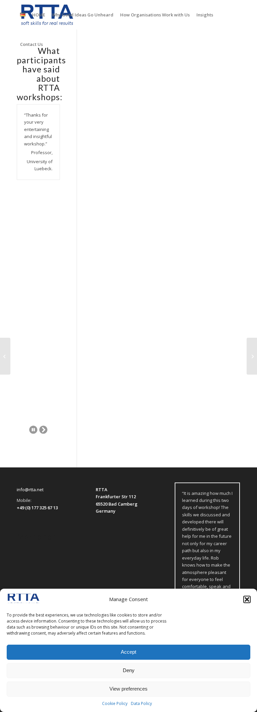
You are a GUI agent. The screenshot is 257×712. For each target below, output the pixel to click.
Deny (129, 670)
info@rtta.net (30, 490)
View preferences (128, 689)
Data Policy (141, 703)
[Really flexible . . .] (5, 356)
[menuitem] (23, 14)
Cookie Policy (114, 703)
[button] (247, 599)
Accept (128, 652)
